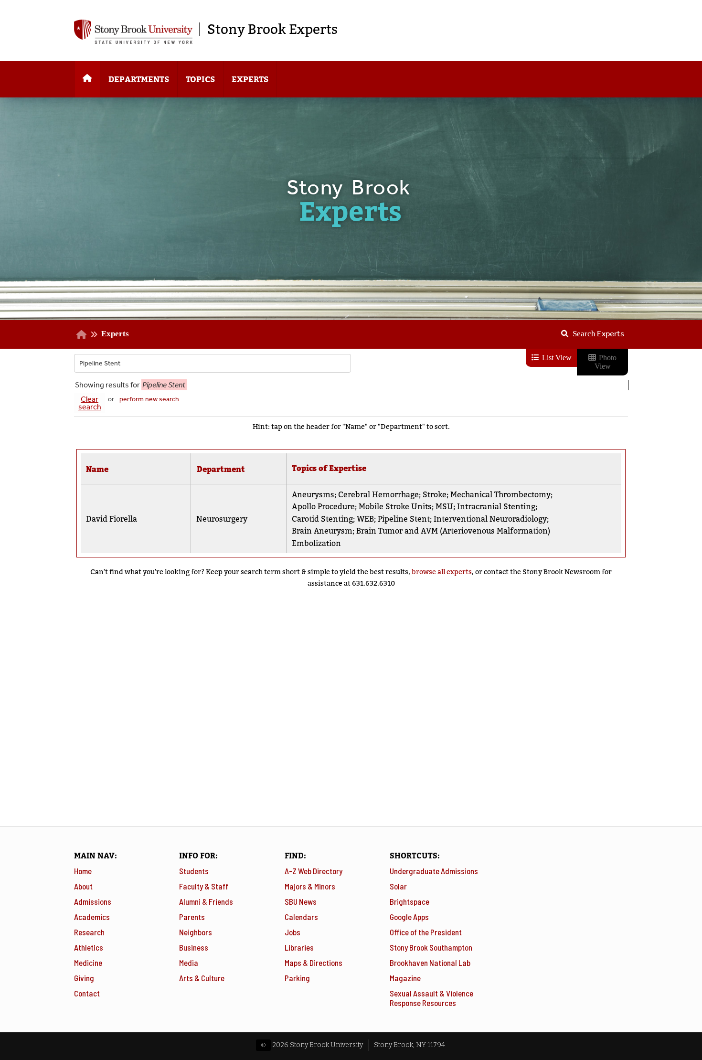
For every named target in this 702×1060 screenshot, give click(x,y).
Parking (297, 978)
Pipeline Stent (404, 519)
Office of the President (426, 932)
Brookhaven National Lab (430, 962)
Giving (84, 978)
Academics (92, 916)
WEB (365, 519)
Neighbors (195, 932)
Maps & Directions (313, 962)
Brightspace (409, 901)
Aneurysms (313, 495)
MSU (444, 507)
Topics (200, 79)
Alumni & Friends (206, 901)
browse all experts (442, 571)
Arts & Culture (201, 978)
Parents (192, 916)
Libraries (299, 947)
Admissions (92, 901)
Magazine (405, 978)
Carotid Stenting (322, 519)
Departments (138, 79)
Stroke (435, 495)
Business (193, 947)
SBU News (301, 901)
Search (598, 333)
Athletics (88, 947)
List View (556, 357)
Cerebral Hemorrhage (378, 495)
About (83, 886)
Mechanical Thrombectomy (500, 495)
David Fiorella (111, 519)
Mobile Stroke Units (395, 507)
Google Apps (409, 916)
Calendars (301, 916)
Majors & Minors (310, 886)
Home (83, 871)
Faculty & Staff (203, 886)
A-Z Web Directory (313, 871)
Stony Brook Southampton (431, 947)
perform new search (149, 399)
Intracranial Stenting (496, 507)
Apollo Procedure (323, 507)
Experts (250, 79)
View (584, 515)
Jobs (292, 932)
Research (89, 932)
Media (188, 962)
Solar (398, 886)
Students (194, 871)
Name (97, 469)
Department (221, 469)
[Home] (87, 79)
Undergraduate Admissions (434, 871)
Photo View (606, 361)
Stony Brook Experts (272, 29)
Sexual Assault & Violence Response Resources (431, 997)
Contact (87, 993)
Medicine (88, 962)
